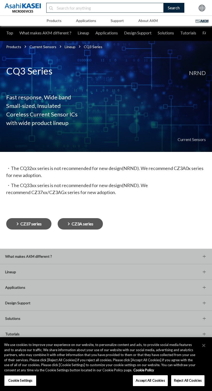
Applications (86, 20)
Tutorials (188, 32)
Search (174, 7)
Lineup (83, 32)
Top (9, 32)
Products (54, 20)
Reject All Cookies (188, 380)
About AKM (148, 20)
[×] (203, 345)
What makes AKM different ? (45, 32)
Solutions (166, 32)
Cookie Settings (20, 380)
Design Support (138, 32)
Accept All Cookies (150, 380)
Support (117, 20)
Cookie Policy (143, 370)
